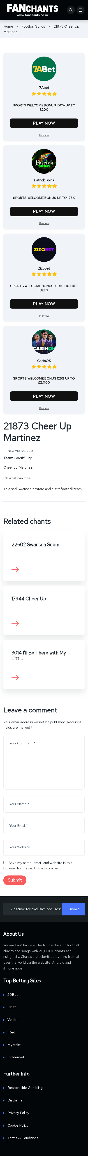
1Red (11, 1032)
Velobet (13, 1019)
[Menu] (80, 10)
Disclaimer (15, 1100)
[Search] (71, 10)
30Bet (12, 994)
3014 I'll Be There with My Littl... (39, 655)
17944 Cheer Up (29, 599)
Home (8, 26)
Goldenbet (15, 1057)
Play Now (44, 123)
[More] (15, 569)
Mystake (14, 1044)
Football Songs (33, 26)
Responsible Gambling (25, 1087)
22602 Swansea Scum (35, 545)
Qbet (11, 1007)
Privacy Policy (18, 1112)
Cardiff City (23, 458)
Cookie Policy (17, 1125)
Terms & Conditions (22, 1138)
